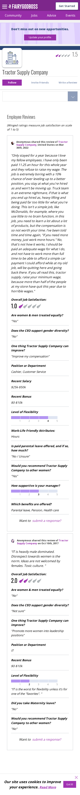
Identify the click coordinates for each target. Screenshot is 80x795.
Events (70, 15)
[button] (40, 37)
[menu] (5, 3)
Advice (51, 15)
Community (13, 15)
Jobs (34, 15)
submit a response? (46, 520)
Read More (47, 787)
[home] (23, 7)
